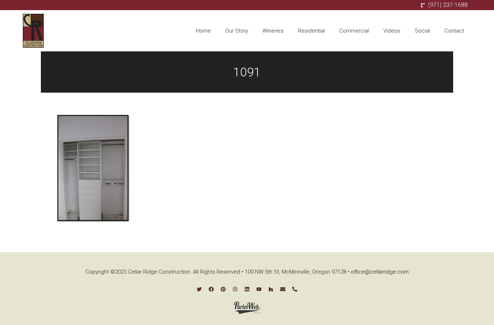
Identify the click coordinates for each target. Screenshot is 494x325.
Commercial (354, 31)
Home (203, 31)
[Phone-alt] (295, 289)
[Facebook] (211, 289)
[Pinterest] (223, 289)
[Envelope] (283, 289)
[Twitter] (199, 289)
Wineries (273, 31)
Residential (311, 31)
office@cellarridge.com (380, 272)
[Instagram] (235, 289)
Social (422, 31)
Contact (454, 31)
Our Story (236, 31)
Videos (391, 31)
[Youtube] (259, 289)
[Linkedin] (247, 289)
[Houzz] (271, 289)
